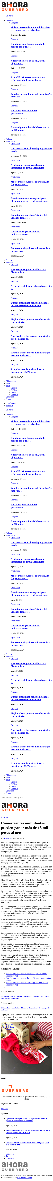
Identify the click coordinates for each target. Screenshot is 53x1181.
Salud (8, 383)
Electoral (9, 16)
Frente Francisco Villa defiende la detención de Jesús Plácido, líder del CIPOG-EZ (28, 1131)
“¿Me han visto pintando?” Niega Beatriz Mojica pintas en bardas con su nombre (26, 1119)
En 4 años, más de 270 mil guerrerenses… (24, 112)
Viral (8, 386)
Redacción (8, 838)
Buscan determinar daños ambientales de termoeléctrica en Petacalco (30, 304)
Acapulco (9, 262)
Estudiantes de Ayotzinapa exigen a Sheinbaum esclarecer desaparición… (29, 199)
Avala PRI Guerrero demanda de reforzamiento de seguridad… (27, 78)
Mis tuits (4, 1109)
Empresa (9, 405)
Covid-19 (14, 395)
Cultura (9, 139)
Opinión (14, 388)
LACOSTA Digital (24, 1178)
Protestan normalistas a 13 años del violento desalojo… (29, 216)
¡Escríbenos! (11, 403)
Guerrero (4, 817)
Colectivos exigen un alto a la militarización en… (25, 233)
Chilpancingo (11, 381)
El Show (14, 390)
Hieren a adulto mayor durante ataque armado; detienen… (30, 354)
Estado (8, 399)
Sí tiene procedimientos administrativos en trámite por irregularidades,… (30, 28)
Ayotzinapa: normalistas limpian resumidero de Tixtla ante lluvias (27, 166)
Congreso (9, 20)
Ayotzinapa (10, 141)
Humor (13, 392)
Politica (9, 260)
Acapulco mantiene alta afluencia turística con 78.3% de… (27, 370)
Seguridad (10, 397)
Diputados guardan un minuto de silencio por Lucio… (28, 45)
